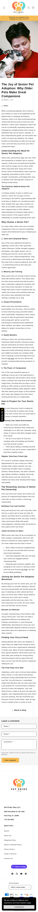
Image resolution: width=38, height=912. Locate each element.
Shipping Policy (10, 840)
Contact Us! (8, 858)
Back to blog (20, 710)
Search (6, 831)
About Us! (8, 835)
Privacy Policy (9, 849)
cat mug (11, 358)
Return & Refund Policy (13, 844)
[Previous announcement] (4, 18)
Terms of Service (10, 854)
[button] (4, 8)
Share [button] (6, 105)
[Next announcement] (34, 18)
